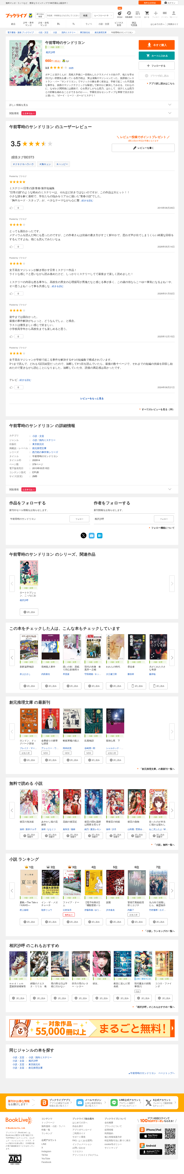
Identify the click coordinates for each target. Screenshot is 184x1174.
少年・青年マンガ (28, 23)
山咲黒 (131, 829)
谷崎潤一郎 (89, 747)
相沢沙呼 (50, 52)
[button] (29, 611)
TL (73, 23)
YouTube (46, 1158)
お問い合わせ (78, 1147)
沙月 (114, 829)
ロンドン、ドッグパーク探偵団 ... (28, 743)
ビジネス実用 (119, 23)
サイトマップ (111, 1147)
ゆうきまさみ (101, 909)
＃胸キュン (45, 164)
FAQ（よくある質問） (83, 1140)
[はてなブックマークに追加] (99, 538)
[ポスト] (83, 535)
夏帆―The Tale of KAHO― (29, 904)
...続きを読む (86, 200)
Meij (166, 829)
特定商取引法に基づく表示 (117, 1140)
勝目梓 (131, 673)
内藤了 (131, 909)
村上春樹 (24, 909)
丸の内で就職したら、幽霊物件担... (157, 905)
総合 (13, 23)
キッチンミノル (102, 673)
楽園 (108, 902)
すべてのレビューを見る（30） (158, 409)
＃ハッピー (62, 164)
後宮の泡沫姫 (27, 821)
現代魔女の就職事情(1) (142, 985)
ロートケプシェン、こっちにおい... (28, 595)
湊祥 (22, 829)
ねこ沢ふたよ (155, 829)
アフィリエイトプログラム (85, 1154)
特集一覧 (46, 1129)
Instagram (46, 1151)
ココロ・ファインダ (163, 985)
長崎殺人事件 (48, 666)
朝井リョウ (46, 909)
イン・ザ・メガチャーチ (49, 904)
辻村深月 (67, 909)
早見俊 (66, 673)
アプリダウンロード (82, 1129)
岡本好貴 (67, 747)
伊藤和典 (88, 909)
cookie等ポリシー (113, 1144)
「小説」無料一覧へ (164, 844)
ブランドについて (113, 1125)
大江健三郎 (111, 673)
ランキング (47, 1133)
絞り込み (40, 15)
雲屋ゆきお (141, 829)
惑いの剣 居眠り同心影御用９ (71, 668)
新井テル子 (31, 829)
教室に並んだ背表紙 (122, 985)
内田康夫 (45, 673)
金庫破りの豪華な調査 (49, 742)
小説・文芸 (103, 23)
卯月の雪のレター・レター (80, 985)
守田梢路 (88, 673)
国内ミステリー (47, 440)
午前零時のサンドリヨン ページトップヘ (151, 1073)
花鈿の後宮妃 (70, 821)
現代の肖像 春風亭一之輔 (92, 668)
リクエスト (77, 1151)
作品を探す (77, 1125)
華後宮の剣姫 (113, 821)
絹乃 (86, 829)
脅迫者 (131, 666)
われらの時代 (113, 666)
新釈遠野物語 (27, 666)
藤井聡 (152, 673)
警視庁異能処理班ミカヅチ (136, 904)
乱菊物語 (89, 740)
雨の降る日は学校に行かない (59, 985)
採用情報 (109, 1129)
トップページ (48, 1122)
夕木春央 (110, 909)
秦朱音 (66, 829)
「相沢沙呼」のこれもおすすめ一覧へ (155, 1006)
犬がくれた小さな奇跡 (157, 668)
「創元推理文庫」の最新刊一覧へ (157, 768)
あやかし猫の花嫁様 (49, 823)
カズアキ (163, 909)
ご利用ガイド (172, 24)
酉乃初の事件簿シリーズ (45, 452)
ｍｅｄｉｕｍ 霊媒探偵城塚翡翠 (17, 986)
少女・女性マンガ (43, 23)
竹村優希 (153, 909)
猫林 (73, 829)
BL (58, 23)
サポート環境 (78, 1136)
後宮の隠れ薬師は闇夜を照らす (92, 823)
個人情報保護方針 (113, 1136)
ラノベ (89, 23)
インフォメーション (82, 1144)
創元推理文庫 (39, 448)
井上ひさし (25, 673)
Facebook (46, 1161)
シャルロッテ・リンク (117, 747)
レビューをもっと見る (92, 398)
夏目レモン (95, 829)
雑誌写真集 (134, 23)
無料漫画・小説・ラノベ (53, 1125)
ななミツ (51, 829)
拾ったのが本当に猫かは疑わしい (157, 824)
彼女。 (96, 983)
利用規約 (109, 1133)
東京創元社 (38, 444)
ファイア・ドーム (71, 904)
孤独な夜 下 (113, 740)
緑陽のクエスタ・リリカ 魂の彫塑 (38, 986)
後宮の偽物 (133, 821)
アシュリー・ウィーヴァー (54, 747)
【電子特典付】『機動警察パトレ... (92, 905)
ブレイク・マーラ (28, 747)
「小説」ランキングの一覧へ (159, 931)
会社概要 (109, 1122)
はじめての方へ (157, 24)
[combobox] (63, 15)
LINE (44, 1143)
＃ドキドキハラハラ (23, 164)
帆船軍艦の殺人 (71, 740)
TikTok (45, 1154)
